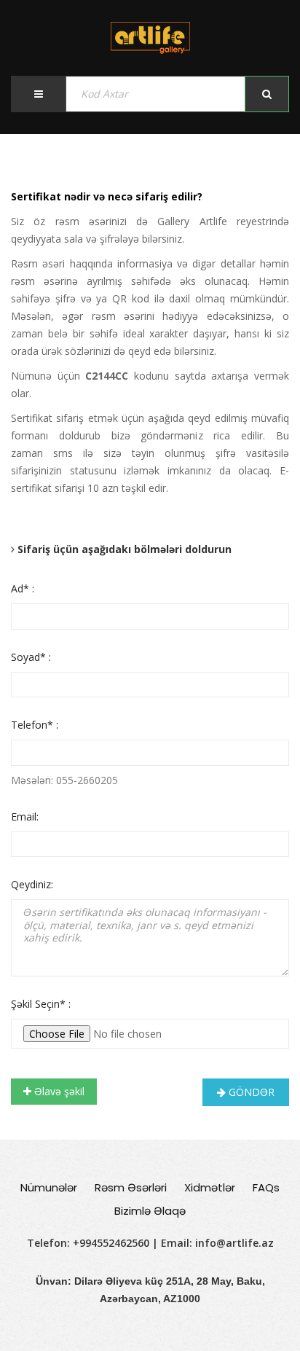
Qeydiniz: (32, 884)
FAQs (266, 1187)
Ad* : (22, 588)
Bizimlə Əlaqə (150, 1210)
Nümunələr (48, 1187)
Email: (25, 816)
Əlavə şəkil (57, 1091)
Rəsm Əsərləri (131, 1187)
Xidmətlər (209, 1187)
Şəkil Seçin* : (41, 1004)
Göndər (250, 1092)
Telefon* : (34, 725)
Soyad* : (31, 657)
